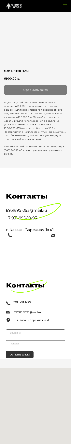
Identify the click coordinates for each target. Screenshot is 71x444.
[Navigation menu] (65, 6)
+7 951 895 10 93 (21, 301)
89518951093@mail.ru (27, 312)
